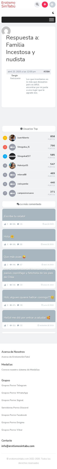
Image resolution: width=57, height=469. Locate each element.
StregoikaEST (24, 156)
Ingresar (52, 5)
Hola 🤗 (9, 236)
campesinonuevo (25, 193)
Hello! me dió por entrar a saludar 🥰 (27, 317)
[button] (45, 5)
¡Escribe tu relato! (14, 216)
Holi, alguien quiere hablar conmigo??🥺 (29, 297)
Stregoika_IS (23, 146)
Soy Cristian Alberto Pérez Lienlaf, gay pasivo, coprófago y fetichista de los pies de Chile (28, 273)
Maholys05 (22, 165)
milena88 (21, 174)
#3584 (47, 71)
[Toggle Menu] (51, 19)
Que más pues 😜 (15, 257)
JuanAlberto (23, 137)
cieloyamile (22, 183)
